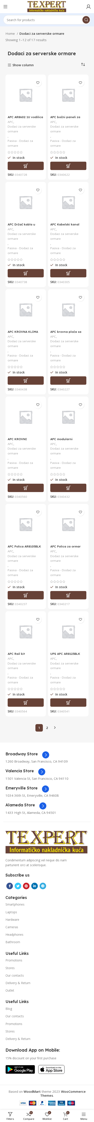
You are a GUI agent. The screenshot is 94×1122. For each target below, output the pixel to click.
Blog (8, 1009)
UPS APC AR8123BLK (65, 653)
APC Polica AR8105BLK (24, 546)
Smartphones (14, 904)
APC (10, 122)
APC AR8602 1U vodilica (25, 117)
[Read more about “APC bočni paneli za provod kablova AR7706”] (68, 166)
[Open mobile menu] (5, 6)
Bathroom (12, 942)
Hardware (12, 919)
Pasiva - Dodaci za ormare (20, 143)
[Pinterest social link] (26, 886)
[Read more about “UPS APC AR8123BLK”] (68, 702)
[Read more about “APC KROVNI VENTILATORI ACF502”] (26, 488)
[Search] (86, 20)
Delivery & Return (17, 983)
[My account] (88, 6)
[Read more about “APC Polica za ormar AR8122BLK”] (68, 595)
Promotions (13, 960)
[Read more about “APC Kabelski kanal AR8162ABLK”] (68, 273)
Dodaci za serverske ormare (22, 128)
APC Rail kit (16, 653)
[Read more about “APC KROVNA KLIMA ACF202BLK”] (26, 380)
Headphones (14, 934)
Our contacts (14, 975)
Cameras (11, 927)
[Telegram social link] (43, 886)
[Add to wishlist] (38, 83)
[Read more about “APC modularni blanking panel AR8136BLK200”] (68, 488)
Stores (10, 968)
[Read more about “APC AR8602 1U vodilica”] (26, 166)
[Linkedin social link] (34, 886)
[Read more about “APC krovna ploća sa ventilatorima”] (68, 380)
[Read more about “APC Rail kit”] (26, 702)
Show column (23, 65)
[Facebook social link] (9, 886)
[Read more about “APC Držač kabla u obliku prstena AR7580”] (26, 273)
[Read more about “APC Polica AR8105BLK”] (26, 595)
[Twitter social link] (18, 886)
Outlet (9, 990)
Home (10, 33)
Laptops (11, 912)
